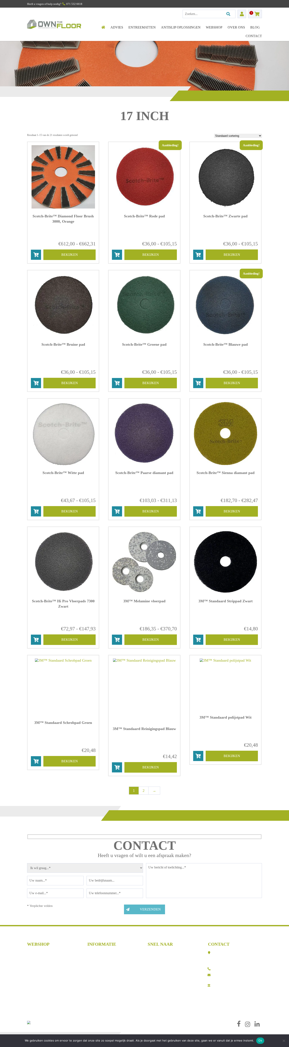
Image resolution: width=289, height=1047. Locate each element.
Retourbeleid (96, 977)
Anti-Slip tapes (37, 952)
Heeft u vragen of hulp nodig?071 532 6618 (54, 4)
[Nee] (284, 1041)
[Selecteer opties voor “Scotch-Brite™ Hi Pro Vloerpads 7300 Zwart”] (36, 639)
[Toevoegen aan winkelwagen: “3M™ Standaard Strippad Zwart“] (198, 639)
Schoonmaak (35, 964)
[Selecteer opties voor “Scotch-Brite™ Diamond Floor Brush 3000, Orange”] (36, 254)
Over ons (154, 971)
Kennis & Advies (159, 952)
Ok (260, 1040)
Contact (153, 977)
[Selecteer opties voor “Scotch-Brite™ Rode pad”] (117, 254)
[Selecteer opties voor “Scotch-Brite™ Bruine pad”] (36, 383)
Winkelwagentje (98, 964)
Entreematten (156, 958)
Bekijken (69, 254)
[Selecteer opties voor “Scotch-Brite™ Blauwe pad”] (198, 383)
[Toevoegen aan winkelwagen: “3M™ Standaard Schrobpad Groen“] (36, 761)
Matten (31, 958)
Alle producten (37, 977)
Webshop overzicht (100, 952)
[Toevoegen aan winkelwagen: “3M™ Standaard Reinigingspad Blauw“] (117, 767)
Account (93, 958)
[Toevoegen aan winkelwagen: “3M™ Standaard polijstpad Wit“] (198, 756)
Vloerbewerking (38, 971)
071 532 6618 (222, 969)
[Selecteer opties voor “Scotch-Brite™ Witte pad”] (36, 511)
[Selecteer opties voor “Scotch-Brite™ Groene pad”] (117, 383)
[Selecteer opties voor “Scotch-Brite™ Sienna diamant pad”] (198, 511)
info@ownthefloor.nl (227, 975)
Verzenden (150, 909)
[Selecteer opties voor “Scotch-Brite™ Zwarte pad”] (198, 254)
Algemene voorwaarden (103, 971)
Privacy (92, 983)
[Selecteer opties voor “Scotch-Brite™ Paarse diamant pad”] (117, 511)
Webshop (154, 964)
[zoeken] (228, 14)
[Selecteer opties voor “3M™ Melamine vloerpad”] (117, 639)
